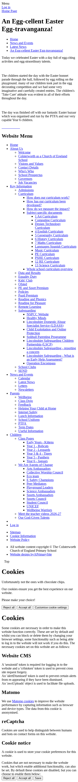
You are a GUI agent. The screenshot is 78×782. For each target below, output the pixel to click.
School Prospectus (30, 175)
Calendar (24, 378)
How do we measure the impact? (48, 209)
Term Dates (25, 427)
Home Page (9, 11)
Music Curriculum (47, 250)
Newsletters (26, 389)
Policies (23, 291)
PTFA (22, 423)
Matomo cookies (23, 701)
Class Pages (26, 438)
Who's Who (26, 171)
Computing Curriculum (50, 220)
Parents (15, 393)
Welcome (24, 152)
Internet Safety (27, 412)
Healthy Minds (36, 318)
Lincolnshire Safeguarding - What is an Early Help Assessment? (50, 357)
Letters (22, 386)
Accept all (25, 607)
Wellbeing (25, 397)
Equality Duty (27, 276)
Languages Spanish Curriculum (55, 246)
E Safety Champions (40, 480)
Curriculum (25, 194)
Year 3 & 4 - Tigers (39, 453)
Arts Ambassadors (39, 468)
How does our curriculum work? (48, 197)
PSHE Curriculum (47, 258)
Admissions (26, 190)
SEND (22, 370)
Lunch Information (30, 416)
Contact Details (28, 167)
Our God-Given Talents (34, 517)
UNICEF (33, 506)
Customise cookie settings (51, 607)
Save (38, 778)
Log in (6, 7)
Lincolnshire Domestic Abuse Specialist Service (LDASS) (46, 323)
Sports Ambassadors (40, 495)
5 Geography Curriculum (51, 235)
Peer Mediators (36, 483)
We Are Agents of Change (35, 465)
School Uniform (29, 419)
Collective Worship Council (45, 472)
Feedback (24, 404)
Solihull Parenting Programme (46, 337)
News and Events (21, 43)
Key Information (21, 186)
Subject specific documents (44, 212)
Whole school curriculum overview (50, 269)
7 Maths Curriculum (48, 242)
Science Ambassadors (41, 491)
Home (14, 39)
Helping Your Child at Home (37, 408)
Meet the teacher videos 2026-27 (39, 514)
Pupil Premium (28, 295)
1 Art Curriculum (46, 216)
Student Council (37, 502)
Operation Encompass (41, 363)
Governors (25, 178)
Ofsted (22, 284)
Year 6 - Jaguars (37, 461)
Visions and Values (30, 163)
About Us (16, 148)
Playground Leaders (40, 487)
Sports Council (36, 498)
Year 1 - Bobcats (37, 446)
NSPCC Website (38, 314)
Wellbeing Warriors (39, 510)
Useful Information (30, 431)
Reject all (9, 607)
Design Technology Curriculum (48, 225)
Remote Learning (29, 306)
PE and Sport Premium (33, 288)
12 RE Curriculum (47, 261)
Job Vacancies (27, 182)
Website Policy (20, 539)
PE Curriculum (45, 254)
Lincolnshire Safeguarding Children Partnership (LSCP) (50, 342)
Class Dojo (25, 401)
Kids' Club (25, 280)
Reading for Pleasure (32, 303)
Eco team (33, 476)
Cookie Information (23, 536)
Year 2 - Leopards (38, 450)
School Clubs (27, 367)
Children (15, 434)
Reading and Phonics (32, 299)
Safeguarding (27, 310)
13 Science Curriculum (50, 265)
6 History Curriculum (49, 239)
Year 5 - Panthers (38, 457)
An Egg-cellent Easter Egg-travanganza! (36, 50)
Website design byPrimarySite (31, 554)
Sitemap (15, 532)
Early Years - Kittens (40, 442)
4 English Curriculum (49, 231)
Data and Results (29, 273)
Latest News (18, 47)
